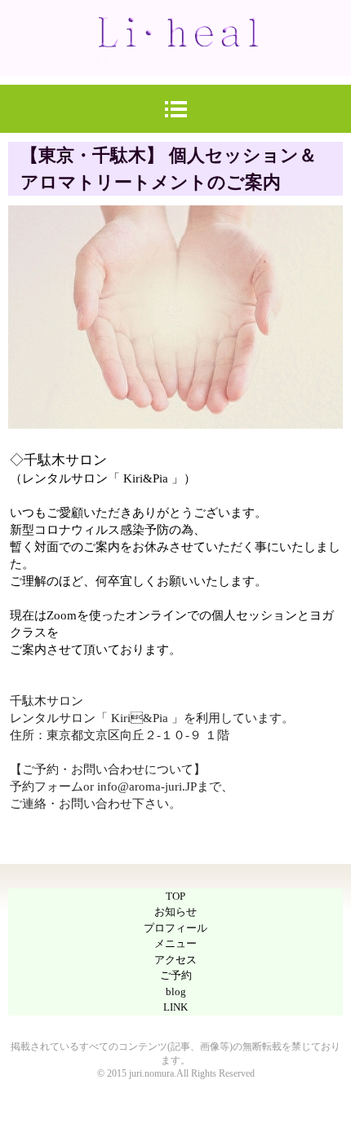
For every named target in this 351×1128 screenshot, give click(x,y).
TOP (175, 896)
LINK (175, 1007)
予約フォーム (46, 786)
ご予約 (176, 975)
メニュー (175, 943)
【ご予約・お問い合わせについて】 (108, 769)
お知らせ (175, 911)
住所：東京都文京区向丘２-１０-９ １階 (119, 735)
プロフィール (175, 928)
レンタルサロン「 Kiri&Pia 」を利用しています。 (152, 718)
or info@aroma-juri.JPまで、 (158, 786)
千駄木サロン (53, 700)
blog (176, 991)
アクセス (175, 960)
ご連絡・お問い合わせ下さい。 (95, 803)
